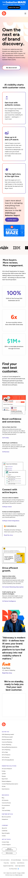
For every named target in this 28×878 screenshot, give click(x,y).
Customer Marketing (7, 742)
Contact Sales (5, 842)
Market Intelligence (6, 781)
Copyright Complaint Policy (8, 865)
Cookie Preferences (20, 862)
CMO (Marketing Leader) (8, 734)
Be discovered (11, 68)
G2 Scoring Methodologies (16, 860)
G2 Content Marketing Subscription (12, 587)
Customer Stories (6, 803)
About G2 (4, 828)
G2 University (5, 800)
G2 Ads (3, 786)
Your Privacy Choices (13, 868)
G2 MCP (4, 773)
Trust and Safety (6, 810)
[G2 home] (4, 13)
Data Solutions (5, 789)
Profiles (3, 771)
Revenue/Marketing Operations (9, 747)
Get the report (11, 219)
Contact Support (6, 844)
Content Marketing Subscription (10, 784)
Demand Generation (7, 739)
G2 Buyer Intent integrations (10, 520)
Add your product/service (9, 849)
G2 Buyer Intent (7, 506)
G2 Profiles (5, 437)
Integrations (5, 819)
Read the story (8, 535)
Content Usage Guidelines (20, 865)
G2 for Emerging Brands (8, 760)
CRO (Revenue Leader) (7, 737)
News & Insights (6, 833)
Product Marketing (6, 744)
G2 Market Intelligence (9, 601)
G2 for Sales (5, 752)
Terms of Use (25, 860)
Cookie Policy (12, 862)
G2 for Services (5, 757)
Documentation (6, 805)
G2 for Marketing (6, 749)
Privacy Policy (6, 862)
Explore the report (14, 7)
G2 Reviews (5, 451)
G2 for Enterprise (6, 754)
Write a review (9, 853)
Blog (3, 797)
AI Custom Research (7, 768)
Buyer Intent (5, 778)
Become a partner (6, 816)
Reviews (4, 776)
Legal (3, 808)
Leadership (4, 830)
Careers (4, 835)
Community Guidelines (4, 860)
